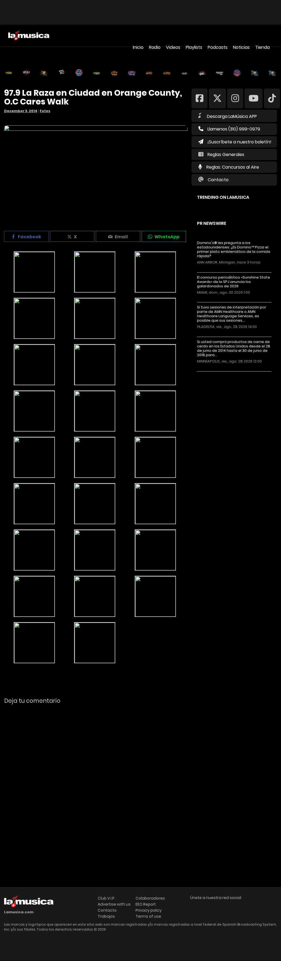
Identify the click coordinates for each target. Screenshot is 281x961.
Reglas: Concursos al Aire (232, 167)
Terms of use (148, 916)
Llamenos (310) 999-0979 (233, 129)
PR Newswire (211, 223)
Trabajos (106, 916)
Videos (173, 47)
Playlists (194, 47)
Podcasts (217, 47)
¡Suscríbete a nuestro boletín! (239, 142)
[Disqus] (95, 783)
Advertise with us (114, 904)
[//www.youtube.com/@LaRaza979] (254, 98)
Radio (155, 47)
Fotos (45, 111)
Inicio (138, 47)
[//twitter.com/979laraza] (217, 98)
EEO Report (146, 904)
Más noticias (215, 374)
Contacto (218, 180)
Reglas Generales (225, 154)
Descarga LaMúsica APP (232, 116)
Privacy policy (149, 910)
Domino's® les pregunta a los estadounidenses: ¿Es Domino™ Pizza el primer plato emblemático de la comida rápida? (233, 249)
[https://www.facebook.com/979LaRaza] (199, 98)
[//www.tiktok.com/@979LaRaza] (272, 98)
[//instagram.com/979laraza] (235, 98)
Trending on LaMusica (223, 197)
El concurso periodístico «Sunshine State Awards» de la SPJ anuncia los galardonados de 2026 (233, 281)
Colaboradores (150, 898)
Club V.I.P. (106, 898)
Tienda (262, 47)
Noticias (241, 47)
